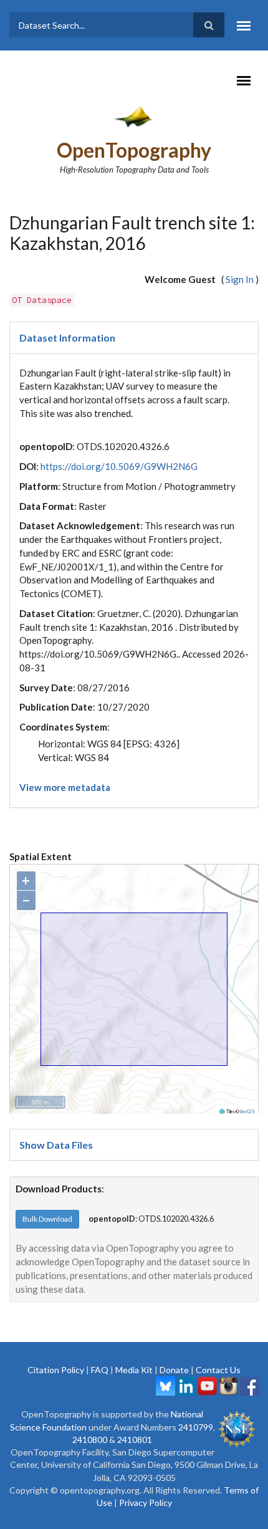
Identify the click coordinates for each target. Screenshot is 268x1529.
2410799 (195, 1427)
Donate (174, 1369)
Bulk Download (47, 1219)
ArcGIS (247, 1111)
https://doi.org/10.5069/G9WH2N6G (119, 466)
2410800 (89, 1439)
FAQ (99, 1369)
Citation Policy (55, 1369)
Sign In (240, 279)
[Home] (134, 116)
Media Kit (134, 1369)
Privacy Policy (145, 1502)
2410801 (134, 1439)
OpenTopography (134, 150)
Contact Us (218, 1369)
